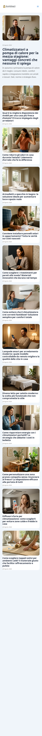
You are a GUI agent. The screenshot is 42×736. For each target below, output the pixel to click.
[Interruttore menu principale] (38, 6)
